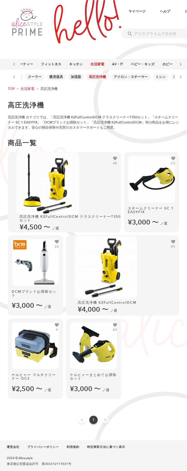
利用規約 (73, 447)
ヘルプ (165, 11)
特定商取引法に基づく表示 (106, 447)
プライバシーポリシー (43, 447)
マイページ (137, 11)
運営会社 (13, 447)
